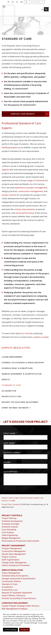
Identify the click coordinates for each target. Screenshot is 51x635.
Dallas (16, 498)
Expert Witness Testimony (15, 408)
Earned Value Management (14, 554)
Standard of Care (11, 385)
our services (27, 333)
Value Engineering (10, 535)
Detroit (23, 498)
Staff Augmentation (10, 559)
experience (20, 187)
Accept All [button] (24, 630)
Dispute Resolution (16, 347)
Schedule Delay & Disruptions (17, 368)
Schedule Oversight (10, 524)
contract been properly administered (30, 101)
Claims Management (12, 357)
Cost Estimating (9, 529)
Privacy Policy (7, 504)
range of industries (36, 180)
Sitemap (16, 504)
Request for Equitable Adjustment (20, 402)
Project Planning (9, 518)
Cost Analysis (8, 532)
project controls (9, 195)
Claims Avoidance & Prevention (16, 565)
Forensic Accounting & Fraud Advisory (23, 362)
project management (37, 187)
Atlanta (4, 498)
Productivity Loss (11, 396)
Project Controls (12, 515)
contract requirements (24, 209)
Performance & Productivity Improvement (20, 541)
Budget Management (11, 538)
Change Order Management (14, 562)
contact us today (41, 337)
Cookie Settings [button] (10, 630)
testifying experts (10, 147)
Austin (10, 498)
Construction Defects (11, 581)
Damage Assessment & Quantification (22, 374)
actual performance (24, 213)
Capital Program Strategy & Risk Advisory (20, 606)
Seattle (12, 501)
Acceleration (9, 391)
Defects (6, 379)
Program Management (12, 548)
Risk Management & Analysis (14, 608)
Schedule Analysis (10, 527)
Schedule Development (12, 521)
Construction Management (14, 551)
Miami (37, 498)
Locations (35, 2)
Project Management (14, 545)
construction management (30, 191)
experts (5, 169)
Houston (30, 498)
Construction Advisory (15, 603)
